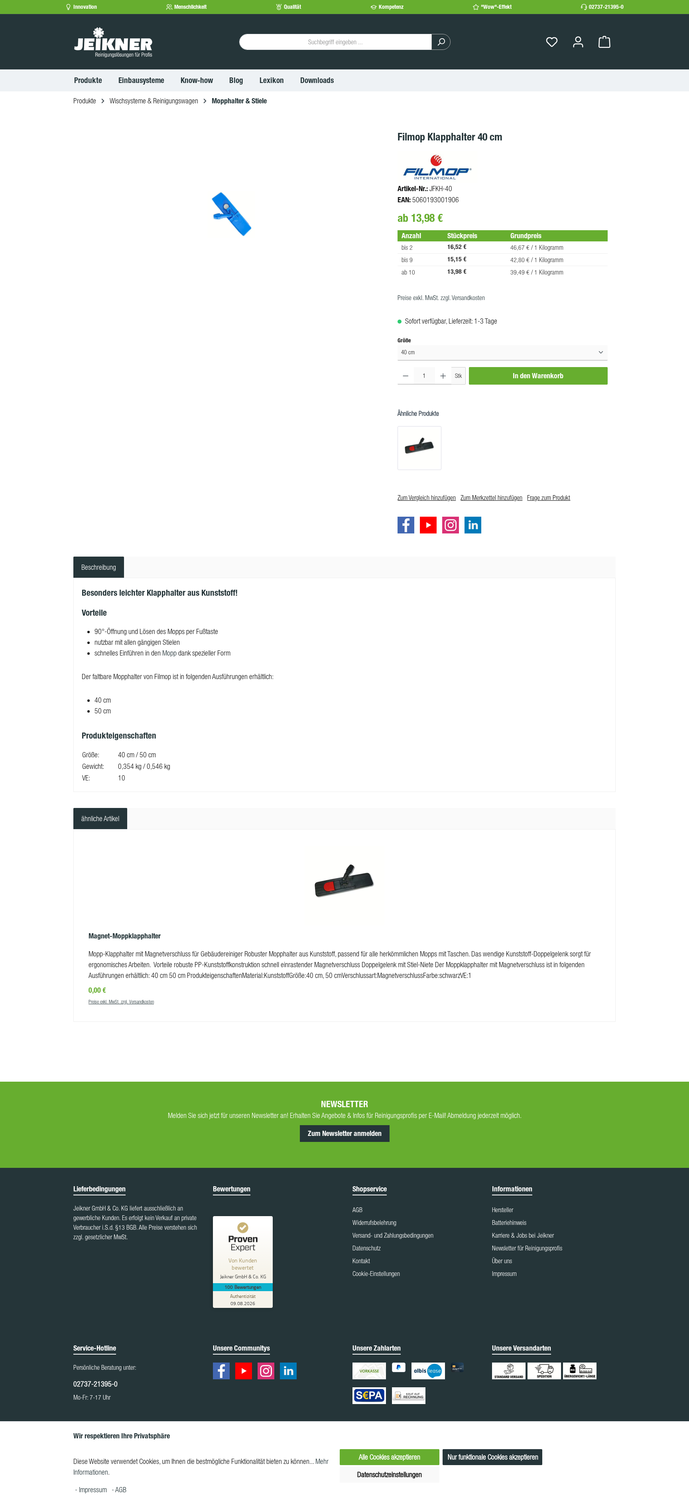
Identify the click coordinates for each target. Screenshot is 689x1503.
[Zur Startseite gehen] (113, 41)
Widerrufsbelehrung (374, 1222)
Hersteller (502, 1209)
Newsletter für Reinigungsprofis (527, 1248)
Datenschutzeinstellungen (389, 1474)
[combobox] (335, 42)
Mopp (169, 653)
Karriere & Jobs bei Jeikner (523, 1235)
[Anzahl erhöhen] (443, 376)
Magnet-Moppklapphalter (125, 936)
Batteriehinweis (509, 1222)
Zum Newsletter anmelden (345, 1133)
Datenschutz (366, 1248)
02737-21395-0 (606, 7)
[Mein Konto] (578, 42)
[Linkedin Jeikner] (475, 526)
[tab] (98, 567)
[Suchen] (441, 42)
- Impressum (91, 1489)
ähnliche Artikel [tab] (100, 818)
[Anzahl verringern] (406, 376)
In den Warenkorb (538, 375)
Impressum (504, 1273)
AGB (357, 1209)
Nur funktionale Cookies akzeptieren (493, 1457)
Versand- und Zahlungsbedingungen (392, 1235)
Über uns (502, 1260)
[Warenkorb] (604, 42)
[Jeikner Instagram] (452, 526)
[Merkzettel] (552, 42)
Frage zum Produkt (548, 497)
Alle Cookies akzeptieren (389, 1457)
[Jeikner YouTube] (430, 526)
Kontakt (361, 1260)
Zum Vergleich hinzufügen (427, 497)
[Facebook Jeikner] (408, 526)
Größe (404, 340)
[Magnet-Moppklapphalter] (419, 448)
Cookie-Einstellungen (376, 1273)
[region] (231, 214)
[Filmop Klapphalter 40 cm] (231, 214)
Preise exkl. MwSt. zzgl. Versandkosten (441, 297)
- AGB (119, 1489)
